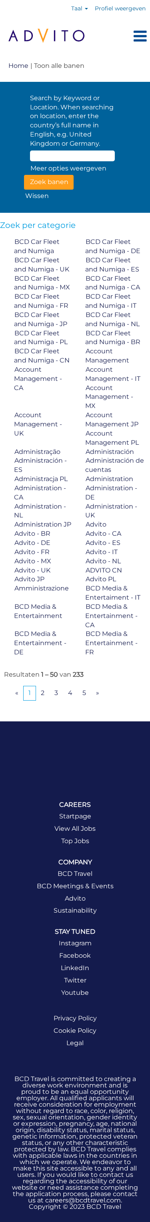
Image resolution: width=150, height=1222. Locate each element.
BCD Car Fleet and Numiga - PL (41, 337)
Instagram (75, 943)
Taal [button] (77, 8)
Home (18, 65)
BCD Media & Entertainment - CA (111, 616)
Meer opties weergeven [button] (68, 168)
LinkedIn (75, 968)
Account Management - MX (109, 397)
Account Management (107, 355)
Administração (37, 452)
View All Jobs (75, 828)
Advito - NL (103, 561)
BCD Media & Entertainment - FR (111, 643)
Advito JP (29, 579)
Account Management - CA (38, 379)
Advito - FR (32, 552)
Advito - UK (32, 570)
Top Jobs (75, 841)
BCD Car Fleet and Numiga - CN (42, 355)
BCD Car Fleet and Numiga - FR (41, 301)
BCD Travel (75, 873)
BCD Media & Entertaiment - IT (112, 592)
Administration (109, 479)
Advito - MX (32, 561)
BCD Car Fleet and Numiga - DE (112, 246)
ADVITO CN (104, 570)
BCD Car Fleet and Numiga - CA (112, 283)
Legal (75, 1043)
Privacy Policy (75, 1018)
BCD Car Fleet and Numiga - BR (112, 337)
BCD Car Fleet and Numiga (37, 246)
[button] (121, 36)
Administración (110, 452)
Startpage (75, 816)
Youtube (75, 992)
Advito (96, 524)
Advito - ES (103, 543)
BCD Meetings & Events (75, 886)
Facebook (75, 955)
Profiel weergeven (120, 8)
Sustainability (75, 910)
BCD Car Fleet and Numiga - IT (110, 301)
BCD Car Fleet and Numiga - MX (42, 283)
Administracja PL (41, 479)
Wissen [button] (37, 196)
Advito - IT (102, 552)
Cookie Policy (75, 1030)
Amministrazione (41, 588)
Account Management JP (111, 419)
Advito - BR (32, 533)
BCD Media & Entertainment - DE (40, 643)
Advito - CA (103, 533)
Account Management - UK (38, 424)
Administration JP (42, 524)
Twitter (75, 980)
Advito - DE (32, 543)
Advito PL (101, 579)
